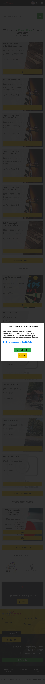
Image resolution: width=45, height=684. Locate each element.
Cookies (22, 355)
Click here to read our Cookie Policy (18, 342)
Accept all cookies (22, 350)
